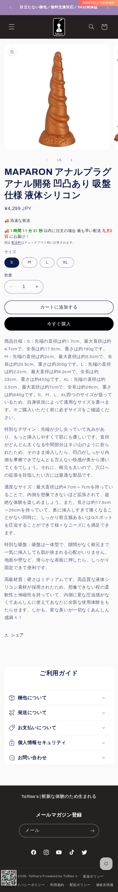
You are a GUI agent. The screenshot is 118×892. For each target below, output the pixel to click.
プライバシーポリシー (27, 885)
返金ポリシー (93, 876)
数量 (8, 275)
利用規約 (57, 885)
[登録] (92, 830)
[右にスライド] (71, 160)
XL (65, 262)
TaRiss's (35, 876)
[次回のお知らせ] (108, 7)
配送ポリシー (80, 885)
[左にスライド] (47, 160)
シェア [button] (17, 635)
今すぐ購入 (59, 324)
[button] (11, 27)
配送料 (16, 242)
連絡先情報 (105, 885)
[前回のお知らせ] (10, 7)
